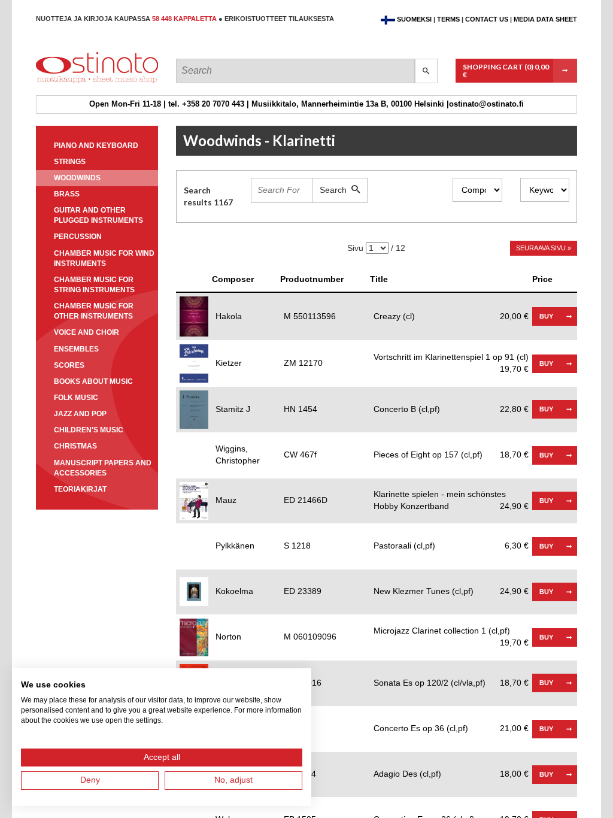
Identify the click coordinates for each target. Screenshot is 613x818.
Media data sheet (545, 19)
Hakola (229, 316)
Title (379, 279)
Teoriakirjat (80, 489)
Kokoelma (234, 591)
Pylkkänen (235, 545)
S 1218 (297, 545)
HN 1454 (300, 409)
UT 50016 (302, 682)
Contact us (486, 19)
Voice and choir (86, 332)
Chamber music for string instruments (94, 284)
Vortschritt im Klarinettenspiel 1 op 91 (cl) (451, 357)
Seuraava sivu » (543, 248)
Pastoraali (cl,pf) (451, 545)
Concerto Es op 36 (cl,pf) (451, 728)
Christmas (75, 446)
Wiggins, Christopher (238, 454)
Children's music (88, 430)
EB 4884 (300, 773)
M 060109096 (310, 636)
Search (335, 190)
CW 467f (300, 454)
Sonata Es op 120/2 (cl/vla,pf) (451, 682)
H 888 (295, 728)
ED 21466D (305, 500)
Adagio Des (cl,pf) (451, 773)
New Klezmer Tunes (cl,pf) (451, 591)
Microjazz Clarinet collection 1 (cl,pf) (451, 631)
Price (542, 279)
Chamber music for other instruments (93, 311)
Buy (546, 316)
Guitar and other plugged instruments (98, 215)
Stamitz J (233, 409)
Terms (448, 19)
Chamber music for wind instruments (104, 258)
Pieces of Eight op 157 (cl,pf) (451, 454)
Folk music (76, 397)
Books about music (93, 381)
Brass (67, 194)
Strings (70, 161)
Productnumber (312, 279)
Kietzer (229, 363)
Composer (233, 279)
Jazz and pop (80, 414)
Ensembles (76, 349)
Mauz (226, 500)
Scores (69, 365)
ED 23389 (302, 591)
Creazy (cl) (451, 316)
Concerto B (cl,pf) (451, 409)
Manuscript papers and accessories (102, 468)
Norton (228, 636)
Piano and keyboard (96, 145)
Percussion (78, 236)
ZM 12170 (303, 363)
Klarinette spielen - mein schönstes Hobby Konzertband (451, 500)
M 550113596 (310, 316)
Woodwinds (77, 178)
